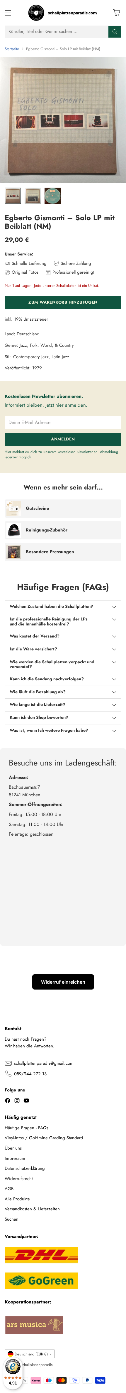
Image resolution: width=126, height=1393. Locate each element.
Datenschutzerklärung (25, 1168)
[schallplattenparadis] (63, 12)
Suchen (11, 1219)
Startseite (12, 49)
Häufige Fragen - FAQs (26, 1128)
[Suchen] (114, 32)
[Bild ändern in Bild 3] (53, 196)
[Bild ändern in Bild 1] (13, 196)
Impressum (15, 1158)
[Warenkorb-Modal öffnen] (116, 13)
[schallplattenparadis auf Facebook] (7, 1101)
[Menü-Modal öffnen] (8, 13)
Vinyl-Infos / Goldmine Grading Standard (44, 1138)
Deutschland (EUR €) (31, 1354)
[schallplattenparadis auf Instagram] (17, 1101)
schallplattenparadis (36, 1364)
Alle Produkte (17, 1199)
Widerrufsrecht (19, 1178)
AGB (9, 1188)
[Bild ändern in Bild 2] (33, 196)
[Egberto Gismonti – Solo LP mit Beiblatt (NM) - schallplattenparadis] (63, 120)
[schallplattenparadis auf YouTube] (26, 1101)
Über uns (13, 1148)
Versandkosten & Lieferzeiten (32, 1209)
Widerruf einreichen (63, 982)
